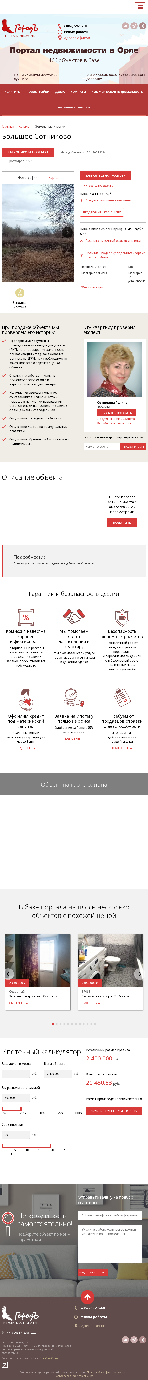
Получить (122, 523)
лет (34, 1134)
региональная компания (20, 1323)
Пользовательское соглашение (74, 1375)
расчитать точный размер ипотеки (114, 1111)
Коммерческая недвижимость (117, 92)
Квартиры (13, 92)
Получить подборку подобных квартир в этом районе (115, 255)
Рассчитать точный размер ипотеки (113, 240)
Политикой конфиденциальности (107, 1372)
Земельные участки (73, 107)
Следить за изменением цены (108, 200)
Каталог (25, 126)
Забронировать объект (28, 152)
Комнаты (78, 92)
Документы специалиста (116, 419)
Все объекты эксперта (114, 423)
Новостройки (38, 92)
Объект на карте (92, 287)
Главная (8, 126)
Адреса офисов (77, 37)
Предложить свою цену (102, 212)
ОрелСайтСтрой (49, 1358)
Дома (60, 92)
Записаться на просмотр (105, 175)
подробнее (24, 748)
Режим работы (76, 32)
